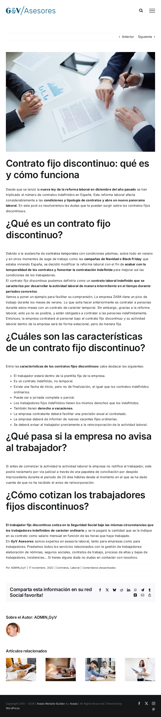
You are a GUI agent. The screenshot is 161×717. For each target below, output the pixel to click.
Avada (73, 703)
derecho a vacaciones (55, 408)
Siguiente (145, 37)
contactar (109, 557)
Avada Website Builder (51, 703)
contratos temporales (62, 253)
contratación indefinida (94, 270)
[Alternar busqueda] (141, 10)
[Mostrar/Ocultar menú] (152, 10)
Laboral (75, 567)
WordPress (13, 708)
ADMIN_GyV (18, 567)
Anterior (128, 37)
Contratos (62, 567)
